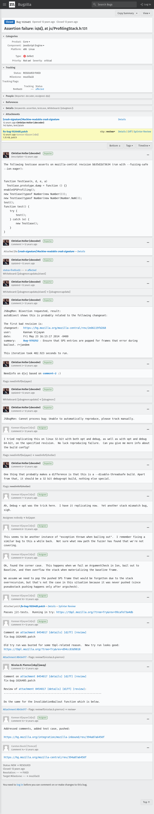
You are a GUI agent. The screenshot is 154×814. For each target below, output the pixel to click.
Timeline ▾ (144, 145)
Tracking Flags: (10, 81)
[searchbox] (114, 4)
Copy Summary (126, 13)
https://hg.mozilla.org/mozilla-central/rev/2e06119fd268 (64, 327)
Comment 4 (17, 411)
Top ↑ (146, 802)
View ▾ (146, 13)
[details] (55, 632)
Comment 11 (17, 624)
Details (122, 119)
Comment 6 (17, 466)
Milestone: (15, 76)
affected (39, 89)
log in (20, 784)
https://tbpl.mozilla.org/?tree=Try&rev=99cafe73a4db (94, 612)
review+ (110, 131)
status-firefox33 (11, 270)
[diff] (68, 632)
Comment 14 (17, 749)
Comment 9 (17, 558)
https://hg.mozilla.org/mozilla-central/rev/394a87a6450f (45, 757)
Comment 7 (17, 498)
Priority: (16, 60)
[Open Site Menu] (5, 4)
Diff (130, 131)
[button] (145, 4)
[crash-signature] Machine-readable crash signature (31, 119)
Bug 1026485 (23, 22)
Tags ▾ (129, 145)
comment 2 (49, 373)
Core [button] (26, 41)
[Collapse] (148, 155)
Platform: (16, 49)
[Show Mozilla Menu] (12, 4)
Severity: (37, 60)
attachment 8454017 (33, 632)
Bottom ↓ (115, 145)
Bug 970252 (30, 340)
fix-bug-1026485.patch (15, 131)
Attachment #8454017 (14, 657)
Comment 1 (17, 244)
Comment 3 (17, 365)
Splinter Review (142, 131)
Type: (18, 56)
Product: (16, 41)
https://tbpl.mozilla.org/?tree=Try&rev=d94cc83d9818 (42, 649)
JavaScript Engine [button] (33, 45)
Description (17, 156)
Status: (17, 73)
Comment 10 (17, 599)
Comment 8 (17, 529)
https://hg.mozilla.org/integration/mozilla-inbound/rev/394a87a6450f (54, 737)
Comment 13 (17, 721)
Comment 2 (17, 303)
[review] (80, 632)
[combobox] (114, 4)
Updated (15, 263)
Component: (14, 45)
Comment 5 (17, 431)
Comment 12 (17, 668)
